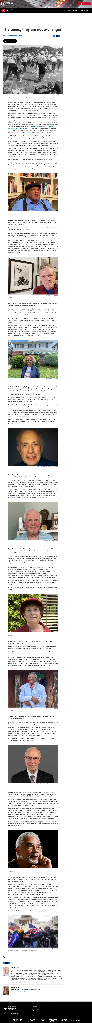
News (7, 15)
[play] (3, 10)
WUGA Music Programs (57, 15)
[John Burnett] (6, 971)
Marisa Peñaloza (18, 35)
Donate (87, 4)
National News (6, 24)
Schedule (15, 15)
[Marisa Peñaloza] (6, 990)
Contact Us (34, 1006)
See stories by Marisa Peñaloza (20, 992)
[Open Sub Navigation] (10, 15)
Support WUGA (35, 1010)
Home (3, 15)
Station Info (70, 15)
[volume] (7, 10)
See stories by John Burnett (19, 982)
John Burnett (10, 35)
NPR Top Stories (22, 957)
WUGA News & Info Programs (39, 15)
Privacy (52, 1006)
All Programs (25, 15)
